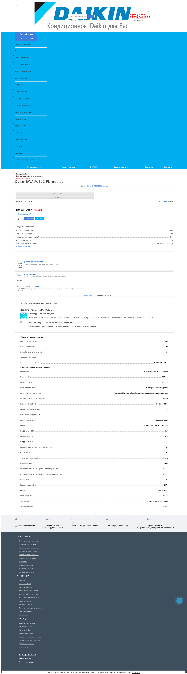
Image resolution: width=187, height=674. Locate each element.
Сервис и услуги (121, 167)
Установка (29, 6)
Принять (136, 672)
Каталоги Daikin (25, 630)
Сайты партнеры (25, 611)
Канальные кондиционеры (29, 551)
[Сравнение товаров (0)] (126, 14)
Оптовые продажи (26, 587)
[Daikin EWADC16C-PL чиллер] (94, 186)
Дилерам (149, 167)
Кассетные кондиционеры (29, 548)
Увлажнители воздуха (27, 569)
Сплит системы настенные (29, 541)
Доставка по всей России (28, 591)
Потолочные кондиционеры (29, 558)
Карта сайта (23, 615)
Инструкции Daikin (26, 633)
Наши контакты (25, 601)
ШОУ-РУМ (93, 167)
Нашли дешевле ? (24, 214)
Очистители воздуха (26, 565)
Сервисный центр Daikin (28, 594)
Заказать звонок (27, 662)
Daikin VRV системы (26, 572)
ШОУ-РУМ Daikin (25, 626)
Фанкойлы (23, 562)
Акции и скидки (68, 167)
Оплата (22, 580)
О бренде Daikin (25, 584)
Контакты (168, 167)
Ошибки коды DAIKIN (27, 623)
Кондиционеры (34, 167)
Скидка (38, 209)
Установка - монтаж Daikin (29, 598)
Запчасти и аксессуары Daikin (30, 640)
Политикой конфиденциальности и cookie (115, 672)
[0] (130, 14)
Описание (88, 295)
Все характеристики (23, 247)
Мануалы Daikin (25, 647)
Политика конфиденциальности (31, 608)
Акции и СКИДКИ (25, 604)
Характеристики (104, 295)
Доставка (19, 6)
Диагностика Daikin (26, 644)
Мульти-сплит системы (27, 544)
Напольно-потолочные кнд (29, 555)
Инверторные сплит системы (30, 637)
